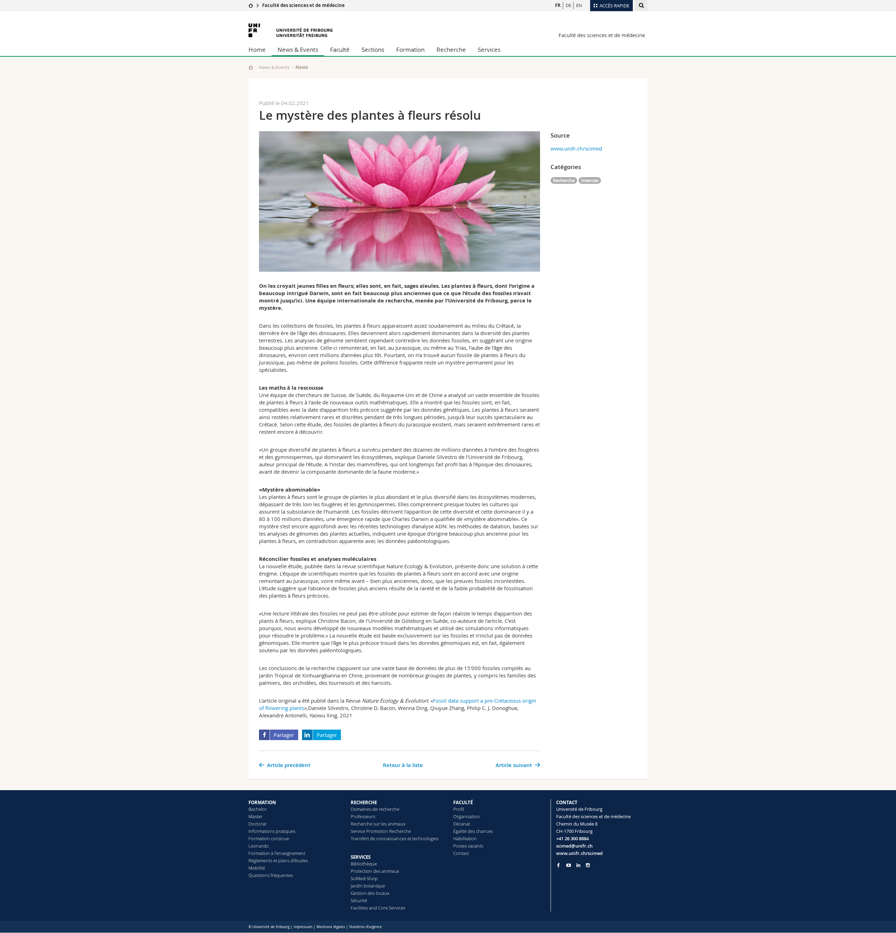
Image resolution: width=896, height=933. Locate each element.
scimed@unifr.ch (574, 846)
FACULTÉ (463, 802)
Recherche (451, 50)
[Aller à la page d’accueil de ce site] (250, 67)
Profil (458, 809)
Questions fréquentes (270, 875)
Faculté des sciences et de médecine (303, 5)
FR (558, 5)
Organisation (466, 816)
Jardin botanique (368, 886)
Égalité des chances (473, 831)
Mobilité (256, 868)
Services (489, 50)
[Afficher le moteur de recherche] (641, 5)
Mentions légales (330, 927)
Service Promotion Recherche (381, 831)
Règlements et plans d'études (278, 860)
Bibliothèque (364, 864)
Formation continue (268, 838)
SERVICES (361, 857)
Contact (461, 853)
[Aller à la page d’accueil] (250, 5)
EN (579, 5)
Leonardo (258, 846)
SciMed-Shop (364, 878)
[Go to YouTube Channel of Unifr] (568, 865)
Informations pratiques (271, 831)
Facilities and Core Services (378, 908)
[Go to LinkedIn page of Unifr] (578, 865)
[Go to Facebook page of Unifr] (558, 865)
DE (568, 5)
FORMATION (262, 802)
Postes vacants (468, 846)
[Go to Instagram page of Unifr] (588, 865)
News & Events (298, 50)
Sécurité (359, 900)
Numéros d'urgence (365, 927)
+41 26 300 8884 (572, 838)
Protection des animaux (375, 871)
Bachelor (257, 809)
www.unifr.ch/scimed (576, 148)
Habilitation (465, 838)
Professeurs (363, 816)
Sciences (589, 180)
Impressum (303, 927)
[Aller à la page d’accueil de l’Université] (290, 30)
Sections (373, 50)
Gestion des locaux (370, 893)
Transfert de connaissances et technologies (395, 838)
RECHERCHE (364, 802)
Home (257, 50)
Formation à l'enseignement (276, 853)
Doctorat (257, 824)
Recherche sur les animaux (378, 824)
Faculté (340, 50)
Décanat (461, 824)
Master (255, 816)
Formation (410, 50)
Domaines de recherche (375, 809)
